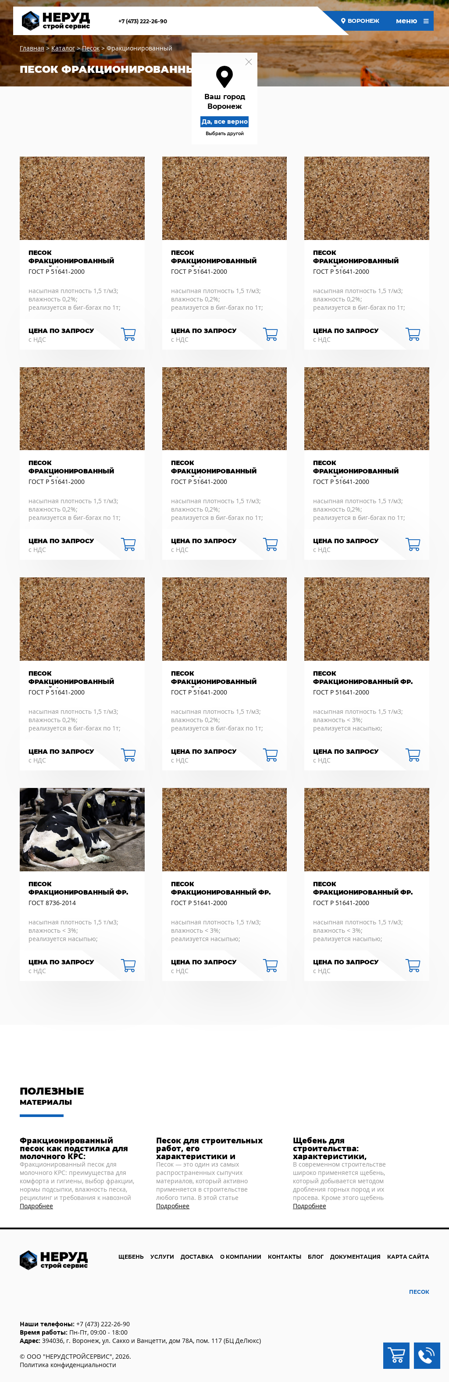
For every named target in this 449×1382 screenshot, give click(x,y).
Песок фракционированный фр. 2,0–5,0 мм (363, 889)
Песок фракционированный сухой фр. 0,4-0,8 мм (71, 468)
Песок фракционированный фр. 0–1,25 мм (221, 889)
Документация (355, 1256)
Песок (419, 1292)
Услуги (162, 1256)
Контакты (284, 1256)
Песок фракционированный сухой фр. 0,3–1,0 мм (214, 258)
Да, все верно (225, 121)
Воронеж (363, 20)
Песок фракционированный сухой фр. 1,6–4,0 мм (71, 679)
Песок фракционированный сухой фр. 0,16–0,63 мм (71, 258)
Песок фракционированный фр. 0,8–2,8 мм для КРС (78, 889)
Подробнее (36, 1206)
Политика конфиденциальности (68, 1365)
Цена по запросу (61, 331)
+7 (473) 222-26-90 (142, 21)
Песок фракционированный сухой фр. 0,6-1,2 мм (214, 468)
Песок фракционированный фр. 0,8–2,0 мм (363, 679)
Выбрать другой (225, 133)
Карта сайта (408, 1256)
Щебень (131, 1256)
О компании (240, 1256)
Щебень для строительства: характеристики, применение (330, 1148)
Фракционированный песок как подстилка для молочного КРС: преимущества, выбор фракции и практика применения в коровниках (77, 1148)
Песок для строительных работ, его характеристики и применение (209, 1148)
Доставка (197, 1256)
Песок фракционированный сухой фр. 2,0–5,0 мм (214, 679)
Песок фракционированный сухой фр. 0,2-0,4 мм (356, 258)
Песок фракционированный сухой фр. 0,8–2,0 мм (356, 468)
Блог (316, 1256)
